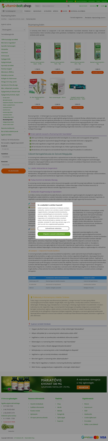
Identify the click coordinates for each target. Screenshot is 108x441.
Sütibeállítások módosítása (53, 228)
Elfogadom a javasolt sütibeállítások (54, 234)
